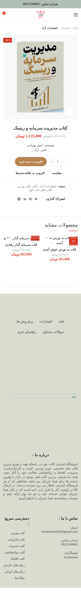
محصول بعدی (5, 28)
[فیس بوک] (41, 199)
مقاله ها (20, 578)
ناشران (65, 28)
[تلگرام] (19, 199)
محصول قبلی (14, 28)
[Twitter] (36, 199)
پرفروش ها (25, 321)
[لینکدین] (25, 199)
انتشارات (45, 321)
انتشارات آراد (50, 28)
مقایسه (57, 173)
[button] (35, 236)
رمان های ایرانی (14, 571)
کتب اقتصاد (18, 558)
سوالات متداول (53, 332)
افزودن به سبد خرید (31, 161)
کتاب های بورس (27, 186)
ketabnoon (71, 557)
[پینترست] (30, 199)
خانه (75, 28)
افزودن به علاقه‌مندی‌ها (30, 173)
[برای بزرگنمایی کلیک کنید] (70, 112)
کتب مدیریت (17, 545)
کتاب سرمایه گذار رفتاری (21, 244)
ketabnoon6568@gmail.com (59, 531)
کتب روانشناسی (14, 552)
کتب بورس (18, 533)
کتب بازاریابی (16, 539)
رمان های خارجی (14, 565)
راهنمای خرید (26, 332)
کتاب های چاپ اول (40, 190)
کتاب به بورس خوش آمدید (59, 249)
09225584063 (31, 4)
